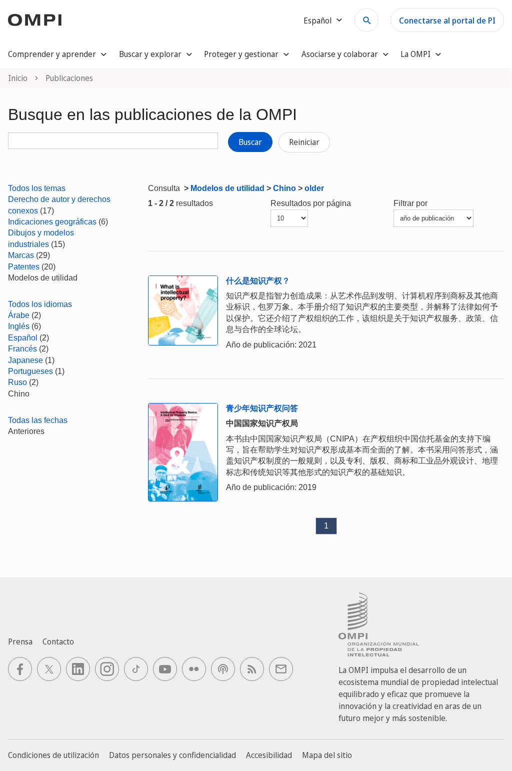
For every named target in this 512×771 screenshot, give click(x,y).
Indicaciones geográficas (52, 222)
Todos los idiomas (40, 304)
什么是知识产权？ (258, 280)
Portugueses (30, 371)
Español (23, 338)
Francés (22, 348)
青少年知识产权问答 (262, 408)
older (314, 188)
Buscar (250, 142)
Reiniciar (304, 142)
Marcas (21, 255)
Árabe (19, 315)
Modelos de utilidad (227, 188)
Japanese (25, 360)
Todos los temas (37, 188)
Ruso (17, 382)
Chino (284, 188)
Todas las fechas (38, 420)
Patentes (24, 266)
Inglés (19, 326)
